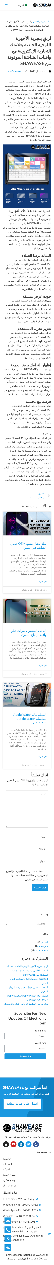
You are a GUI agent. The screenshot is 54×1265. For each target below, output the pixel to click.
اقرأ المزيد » (42, 581)
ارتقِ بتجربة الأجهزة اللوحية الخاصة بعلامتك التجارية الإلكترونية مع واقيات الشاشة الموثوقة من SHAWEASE (27, 970)
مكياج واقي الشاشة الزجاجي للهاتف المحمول (26, 1003)
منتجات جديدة (41, 950)
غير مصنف (42, 946)
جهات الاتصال (9, 1185)
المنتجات (7, 1164)
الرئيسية (45, 21)
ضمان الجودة (9, 1174)
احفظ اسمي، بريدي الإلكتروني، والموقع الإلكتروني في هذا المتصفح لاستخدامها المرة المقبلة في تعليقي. (27, 875)
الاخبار (45, 941)
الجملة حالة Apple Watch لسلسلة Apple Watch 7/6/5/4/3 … (29, 719)
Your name (40, 1030)
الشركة (6, 1169)
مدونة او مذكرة (10, 1180)
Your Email (40, 1042)
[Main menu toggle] (6, 5)
